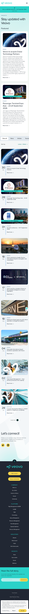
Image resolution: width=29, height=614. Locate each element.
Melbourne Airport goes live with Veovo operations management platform (17, 320)
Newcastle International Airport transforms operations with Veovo (15, 350)
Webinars (14, 563)
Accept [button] (22, 610)
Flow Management (14, 523)
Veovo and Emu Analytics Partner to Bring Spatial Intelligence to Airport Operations (16, 290)
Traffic (14, 543)
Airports (14, 537)
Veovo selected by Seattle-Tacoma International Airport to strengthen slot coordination (17, 259)
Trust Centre (14, 592)
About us (14, 487)
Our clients (14, 490)
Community (14, 499)
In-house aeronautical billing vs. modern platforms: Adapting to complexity (17, 409)
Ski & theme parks (14, 546)
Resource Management (14, 520)
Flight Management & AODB (14, 506)
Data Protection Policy (14, 596)
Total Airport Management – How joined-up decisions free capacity (15, 379)
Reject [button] (13, 610)
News (14, 554)
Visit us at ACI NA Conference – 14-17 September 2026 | (14, 9)
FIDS (15, 512)
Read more (5, 77)
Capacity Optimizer (14, 526)
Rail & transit (14, 540)
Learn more (14, 10)
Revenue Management (14, 529)
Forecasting (14, 515)
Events (14, 496)
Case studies (14, 557)
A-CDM (14, 509)
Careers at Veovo (14, 493)
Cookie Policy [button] (5, 610)
